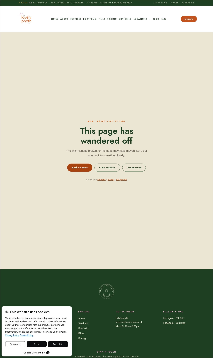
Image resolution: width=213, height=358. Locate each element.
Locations (140, 18)
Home (54, 18)
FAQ (164, 18)
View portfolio (107, 167)
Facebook (188, 3)
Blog (156, 18)
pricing (111, 179)
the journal (121, 179)
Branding (125, 18)
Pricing (112, 18)
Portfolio (90, 18)
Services (75, 18)
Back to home (80, 167)
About (64, 18)
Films (102, 18)
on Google (33, 3)
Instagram (160, 3)
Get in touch (134, 167)
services (101, 179)
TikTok (175, 3)
